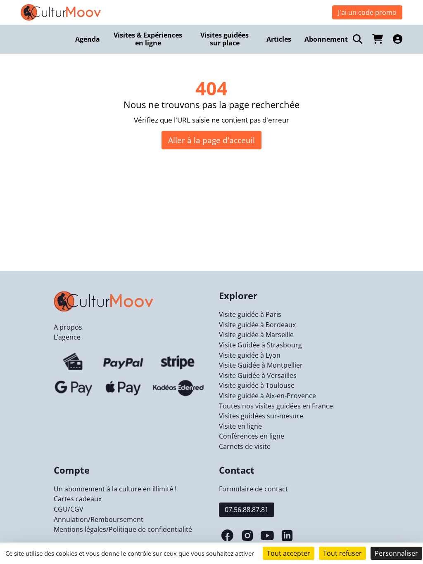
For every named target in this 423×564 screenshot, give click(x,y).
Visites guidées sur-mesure (261, 415)
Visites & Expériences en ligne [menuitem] (148, 39)
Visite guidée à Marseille (256, 334)
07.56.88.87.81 (247, 509)
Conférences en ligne (251, 436)
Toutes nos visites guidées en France (276, 406)
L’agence (67, 337)
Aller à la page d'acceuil (211, 140)
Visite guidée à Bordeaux (257, 324)
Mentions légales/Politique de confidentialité (123, 529)
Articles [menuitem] (278, 39)
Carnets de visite (245, 446)
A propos (68, 327)
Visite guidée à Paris (250, 314)
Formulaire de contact (253, 488)
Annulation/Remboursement (98, 519)
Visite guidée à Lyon (249, 355)
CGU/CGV (68, 509)
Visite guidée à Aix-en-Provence (267, 395)
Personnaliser (396, 553)
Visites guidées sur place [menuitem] (224, 39)
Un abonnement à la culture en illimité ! (115, 488)
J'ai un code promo (367, 12)
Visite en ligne (240, 426)
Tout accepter (288, 553)
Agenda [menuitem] (87, 39)
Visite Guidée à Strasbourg (260, 344)
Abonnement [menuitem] (326, 39)
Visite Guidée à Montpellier (261, 365)
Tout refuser (342, 553)
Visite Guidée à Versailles (258, 375)
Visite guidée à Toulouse (257, 385)
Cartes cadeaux (78, 498)
